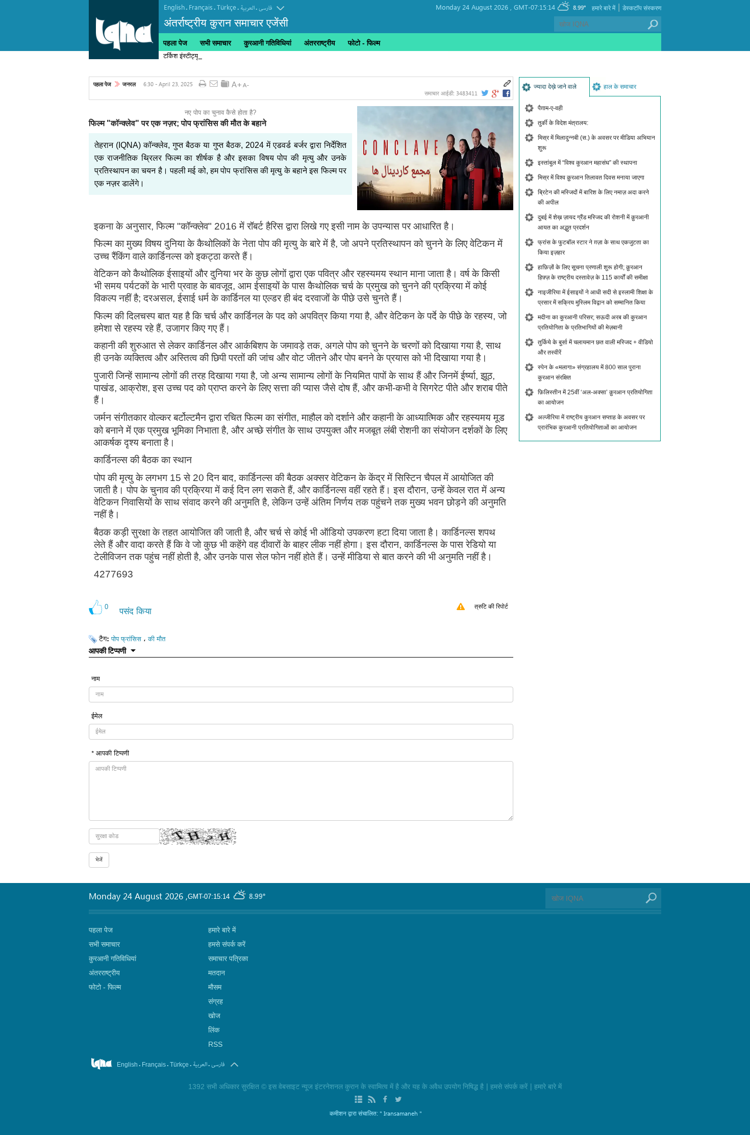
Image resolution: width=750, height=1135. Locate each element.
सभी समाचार (215, 43)
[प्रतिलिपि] (507, 83)
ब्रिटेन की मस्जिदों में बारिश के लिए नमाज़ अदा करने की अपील (593, 197)
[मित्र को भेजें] (213, 84)
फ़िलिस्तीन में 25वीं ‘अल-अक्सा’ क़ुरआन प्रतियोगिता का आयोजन (595, 397)
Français (201, 7)
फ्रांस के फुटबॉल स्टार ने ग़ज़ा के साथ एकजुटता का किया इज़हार (593, 247)
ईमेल (97, 715)
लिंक (213, 1030)
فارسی (265, 8)
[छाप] (202, 84)
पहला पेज (175, 43)
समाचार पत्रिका (228, 958)
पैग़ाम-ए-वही (550, 108)
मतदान (216, 973)
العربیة (247, 8)
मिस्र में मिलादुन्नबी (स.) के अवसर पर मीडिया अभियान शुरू (596, 143)
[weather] (240, 896)
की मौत (156, 639)
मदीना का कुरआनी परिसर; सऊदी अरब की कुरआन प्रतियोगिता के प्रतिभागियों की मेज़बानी (592, 322)
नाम (95, 678)
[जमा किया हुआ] (225, 83)
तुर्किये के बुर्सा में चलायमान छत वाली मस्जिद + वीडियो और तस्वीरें (595, 347)
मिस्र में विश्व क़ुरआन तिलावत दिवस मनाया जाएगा (591, 177)
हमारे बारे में (603, 8)
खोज (214, 1016)
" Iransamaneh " (401, 1113)
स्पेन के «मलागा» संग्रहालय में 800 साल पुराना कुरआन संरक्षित (589, 372)
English (174, 7)
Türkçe (226, 7)
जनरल (129, 84)
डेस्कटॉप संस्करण (641, 8)
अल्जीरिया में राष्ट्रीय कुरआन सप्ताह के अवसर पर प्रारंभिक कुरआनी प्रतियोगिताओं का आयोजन (591, 422)
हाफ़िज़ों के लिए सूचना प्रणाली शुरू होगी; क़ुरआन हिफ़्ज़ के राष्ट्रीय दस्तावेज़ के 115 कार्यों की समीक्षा (593, 272)
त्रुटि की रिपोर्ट (491, 606)
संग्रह (215, 1001)
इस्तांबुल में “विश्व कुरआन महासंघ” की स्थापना (587, 162)
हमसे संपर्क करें (226, 944)
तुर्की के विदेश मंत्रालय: (563, 123)
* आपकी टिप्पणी (110, 752)
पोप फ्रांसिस (126, 639)
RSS (215, 1044)
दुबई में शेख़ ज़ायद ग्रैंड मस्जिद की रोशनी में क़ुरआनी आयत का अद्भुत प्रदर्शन (593, 222)
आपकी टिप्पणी (107, 650)
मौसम (214, 987)
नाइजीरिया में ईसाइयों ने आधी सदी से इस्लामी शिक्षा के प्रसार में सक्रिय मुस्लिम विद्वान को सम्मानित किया (595, 297)
